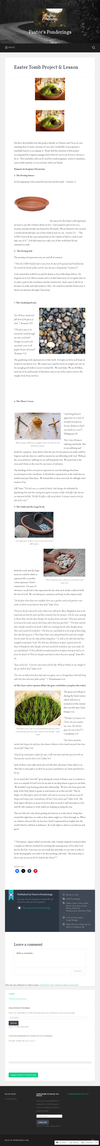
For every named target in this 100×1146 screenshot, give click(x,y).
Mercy (68, 908)
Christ (68, 903)
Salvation (81, 911)
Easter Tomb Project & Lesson (46, 67)
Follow (14, 1023)
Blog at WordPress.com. (17, 1140)
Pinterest (76, 908)
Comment (77, 971)
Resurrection (71, 911)
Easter (68, 906)
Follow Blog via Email (19, 1008)
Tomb (88, 911)
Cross (79, 903)
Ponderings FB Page (78, 1094)
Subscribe (42, 1122)
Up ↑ (93, 1140)
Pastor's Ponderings (50, 32)
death (85, 903)
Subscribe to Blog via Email (47, 1095)
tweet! (12, 994)
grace (79, 906)
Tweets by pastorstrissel (17, 998)
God (74, 906)
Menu (11, 47)
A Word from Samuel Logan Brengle (74, 918)
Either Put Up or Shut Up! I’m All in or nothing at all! (78, 925)
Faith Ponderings (73, 899)
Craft (74, 903)
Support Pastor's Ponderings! (23, 1075)
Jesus (84, 906)
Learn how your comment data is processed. (59, 984)
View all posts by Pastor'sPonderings (36, 908)
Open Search (93, 47)
